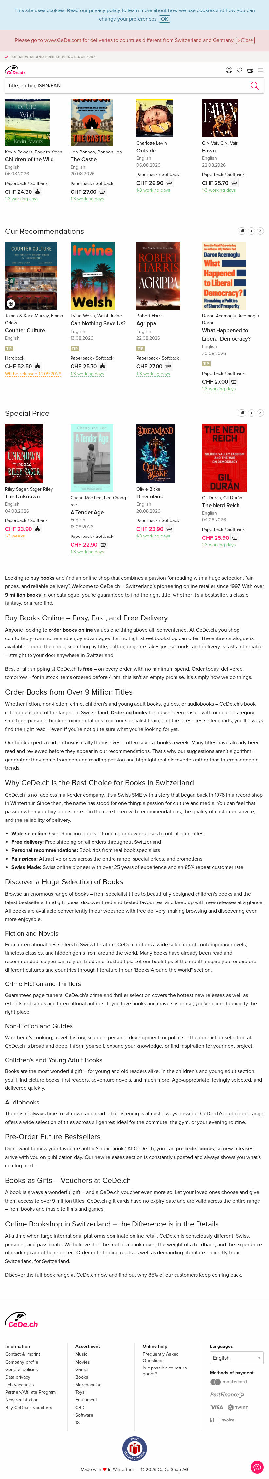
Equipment (86, 1400)
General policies (21, 1369)
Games (82, 1369)
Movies (82, 1362)
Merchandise (88, 1385)
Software (84, 1415)
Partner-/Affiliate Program (30, 1392)
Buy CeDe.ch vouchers (28, 1407)
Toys (80, 1392)
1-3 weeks (15, 536)
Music (81, 1354)
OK (164, 19)
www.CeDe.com (62, 40)
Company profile (21, 1362)
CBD (80, 1407)
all (242, 230)
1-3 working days (22, 199)
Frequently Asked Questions (161, 1357)
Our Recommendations (44, 231)
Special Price (27, 413)
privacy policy (104, 10)
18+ (78, 1423)
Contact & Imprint (22, 1354)
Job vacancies (19, 1385)
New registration (22, 1400)
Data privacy (17, 1377)
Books (81, 1377)
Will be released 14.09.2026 (33, 373)
